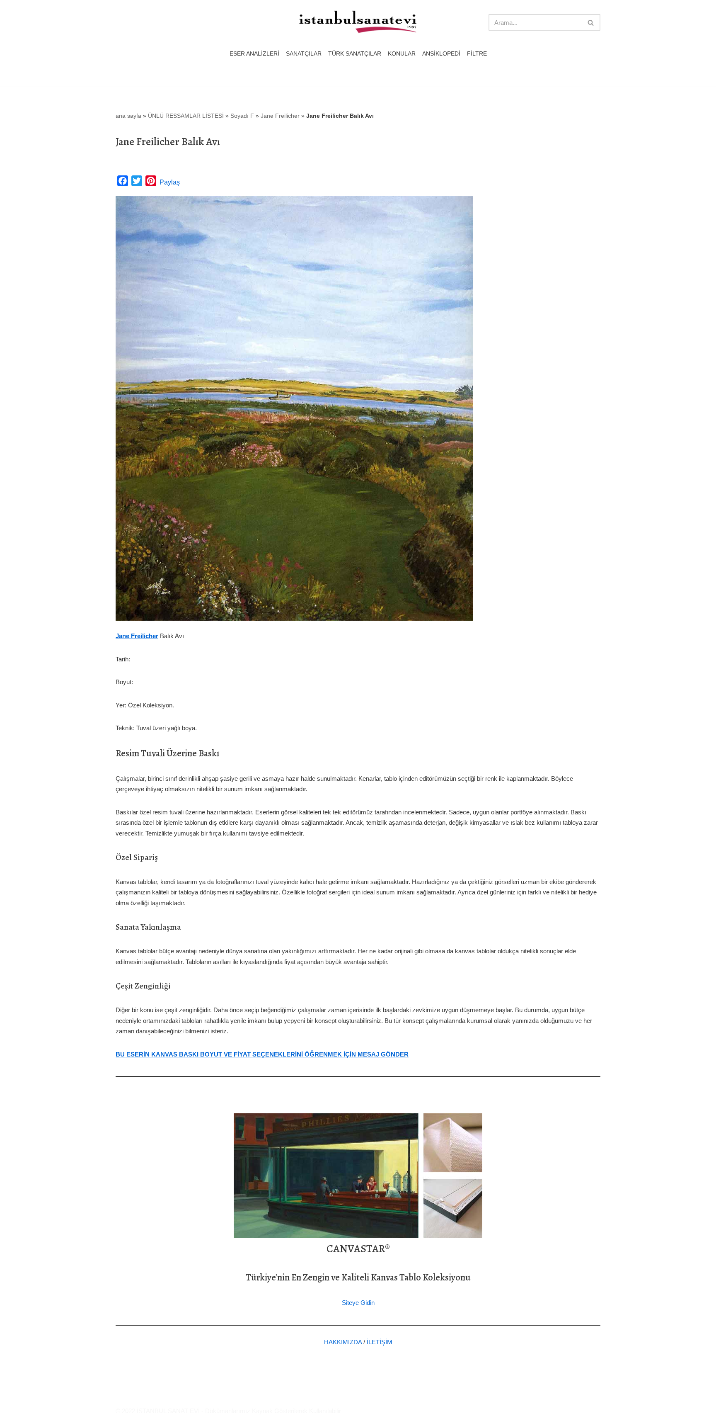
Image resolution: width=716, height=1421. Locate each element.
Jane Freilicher (280, 115)
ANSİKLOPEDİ (441, 54)
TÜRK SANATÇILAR (354, 54)
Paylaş (170, 182)
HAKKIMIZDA (343, 1342)
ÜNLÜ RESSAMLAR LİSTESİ (186, 115)
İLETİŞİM (379, 1342)
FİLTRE (477, 54)
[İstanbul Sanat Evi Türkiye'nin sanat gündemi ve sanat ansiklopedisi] (358, 22)
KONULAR (402, 54)
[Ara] (591, 22)
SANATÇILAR (304, 54)
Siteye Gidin (358, 1302)
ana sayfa (128, 115)
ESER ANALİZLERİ (254, 54)
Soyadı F (242, 115)
